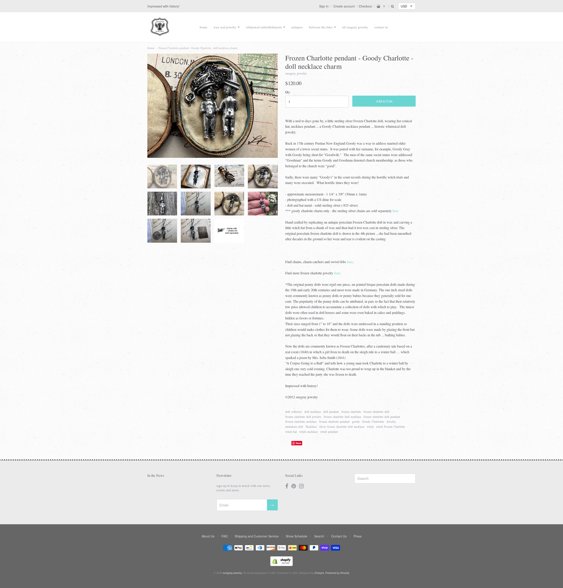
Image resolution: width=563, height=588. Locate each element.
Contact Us (339, 536)
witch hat (291, 432)
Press (358, 536)
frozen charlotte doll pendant (382, 417)
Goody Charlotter (373, 421)
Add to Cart (384, 101)
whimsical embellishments (264, 27)
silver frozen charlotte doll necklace (341, 426)
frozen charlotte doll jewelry (303, 417)
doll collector (293, 412)
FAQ (224, 536)
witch (370, 426)
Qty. (288, 92)
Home (150, 48)
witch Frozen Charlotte (390, 426)
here (395, 210)
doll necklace (312, 412)
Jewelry (391, 421)
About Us (208, 536)
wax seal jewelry (225, 27)
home (203, 27)
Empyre (319, 573)
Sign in (324, 6)
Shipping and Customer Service (257, 536)
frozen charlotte (351, 412)
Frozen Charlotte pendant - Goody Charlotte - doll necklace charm (198, 48)
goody (356, 421)
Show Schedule (296, 536)
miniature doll (294, 426)
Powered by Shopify (337, 573)
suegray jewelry (296, 73)
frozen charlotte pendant (334, 421)
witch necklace (308, 432)
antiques (297, 27)
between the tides (321, 27)
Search (319, 536)
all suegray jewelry (355, 27)
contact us (381, 27)
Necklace (311, 426)
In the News (155, 475)
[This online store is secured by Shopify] (281, 564)
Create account (344, 6)
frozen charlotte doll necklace (342, 417)
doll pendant (331, 412)
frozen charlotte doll (376, 412)
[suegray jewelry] (160, 33)
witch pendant (329, 432)
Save (298, 443)
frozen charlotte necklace (301, 421)
